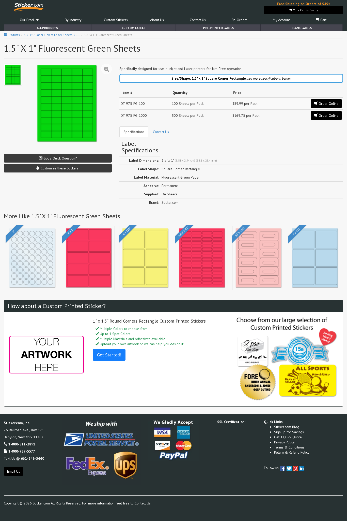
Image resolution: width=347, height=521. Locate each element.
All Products (47, 28)
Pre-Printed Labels (218, 28)
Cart (322, 20)
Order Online (328, 103)
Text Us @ (24, 458)
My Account (281, 20)
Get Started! (109, 355)
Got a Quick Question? (59, 158)
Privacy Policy (284, 442)
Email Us (13, 471)
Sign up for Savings (289, 432)
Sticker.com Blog (286, 427)
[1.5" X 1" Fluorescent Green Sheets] (13, 75)
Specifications (133, 131)
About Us (157, 20)
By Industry (73, 20)
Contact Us (198, 20)
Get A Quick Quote (288, 437)
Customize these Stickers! (60, 168)
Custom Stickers (116, 20)
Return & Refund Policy (291, 452)
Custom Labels (133, 28)
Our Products (30, 20)
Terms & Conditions (289, 447)
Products (13, 35)
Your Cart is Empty (305, 10)
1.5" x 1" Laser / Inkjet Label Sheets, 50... (52, 35)
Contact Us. (143, 503)
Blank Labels (302, 28)
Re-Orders (239, 20)
